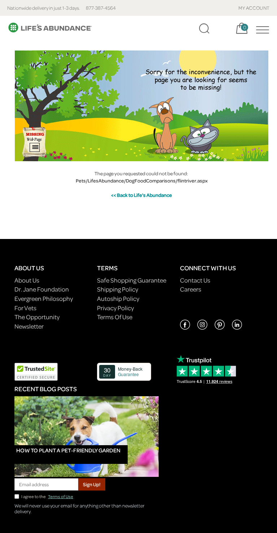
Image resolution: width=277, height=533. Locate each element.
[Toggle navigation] (261, 28)
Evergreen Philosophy (43, 298)
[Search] (204, 28)
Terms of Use (60, 496)
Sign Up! (92, 484)
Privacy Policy (115, 307)
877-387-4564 (101, 7)
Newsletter (29, 326)
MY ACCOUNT (254, 7)
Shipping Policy (117, 289)
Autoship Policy (118, 298)
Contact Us (195, 280)
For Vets (25, 307)
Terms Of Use (114, 316)
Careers (190, 289)
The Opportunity (37, 316)
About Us (26, 280)
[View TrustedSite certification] (36, 370)
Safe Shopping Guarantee (131, 280)
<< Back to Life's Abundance (141, 194)
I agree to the (47, 496)
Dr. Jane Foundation (41, 289)
